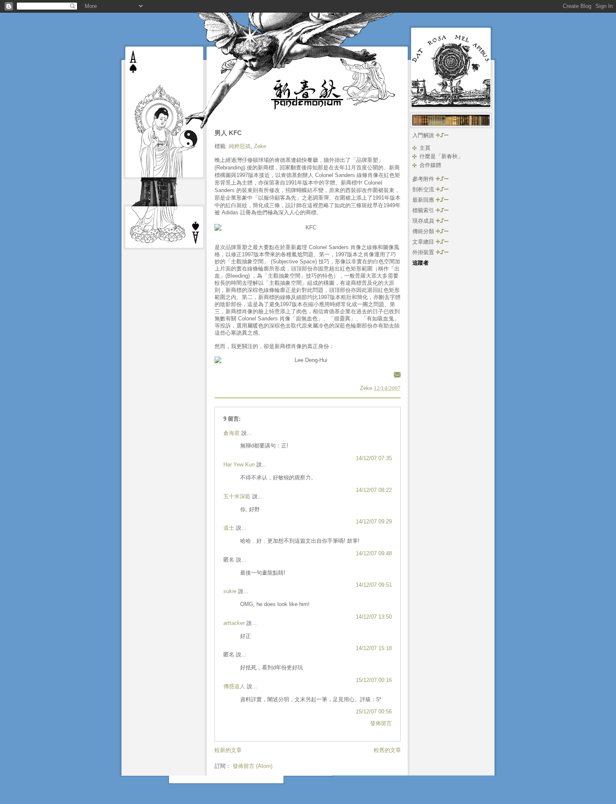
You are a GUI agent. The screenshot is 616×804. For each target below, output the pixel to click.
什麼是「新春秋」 (441, 156)
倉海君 (231, 433)
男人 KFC (228, 132)
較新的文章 (228, 750)
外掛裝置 (424, 252)
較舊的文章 (387, 750)
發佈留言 (381, 723)
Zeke (260, 146)
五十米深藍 (237, 496)
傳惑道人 (234, 686)
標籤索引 (424, 210)
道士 (228, 528)
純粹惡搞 (240, 146)
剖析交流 (424, 189)
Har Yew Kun (239, 464)
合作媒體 (430, 165)
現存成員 (424, 221)
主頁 (424, 148)
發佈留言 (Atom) (252, 766)
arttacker (234, 623)
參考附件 (424, 179)
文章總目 (424, 242)
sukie (229, 591)
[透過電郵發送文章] (396, 374)
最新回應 (424, 200)
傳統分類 (424, 231)
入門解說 (424, 135)
